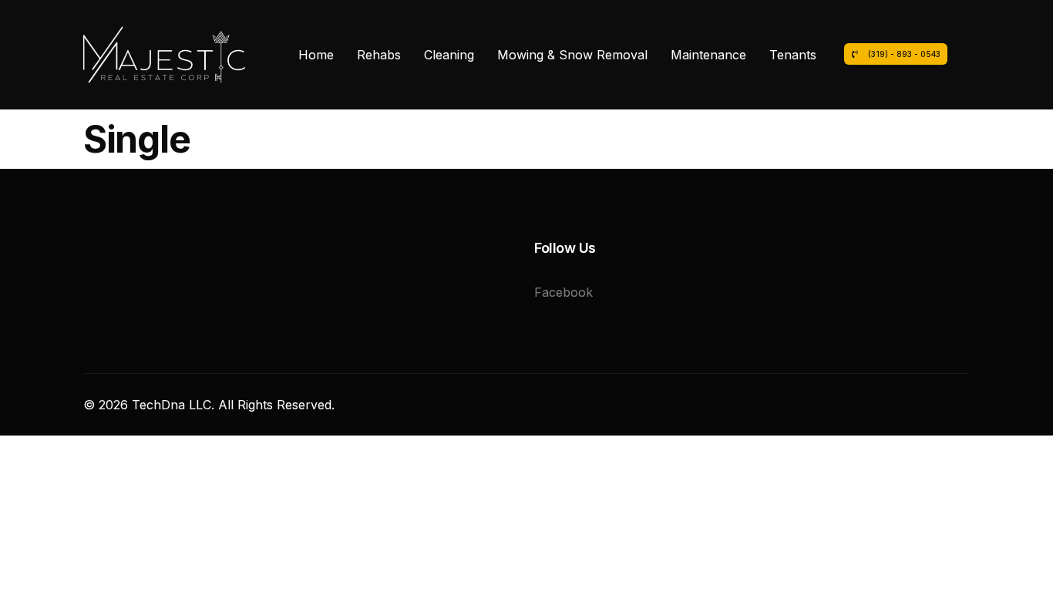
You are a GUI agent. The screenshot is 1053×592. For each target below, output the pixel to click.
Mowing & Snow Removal (572, 54)
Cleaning (449, 54)
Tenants (792, 54)
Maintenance (708, 54)
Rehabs (379, 54)
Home (316, 54)
